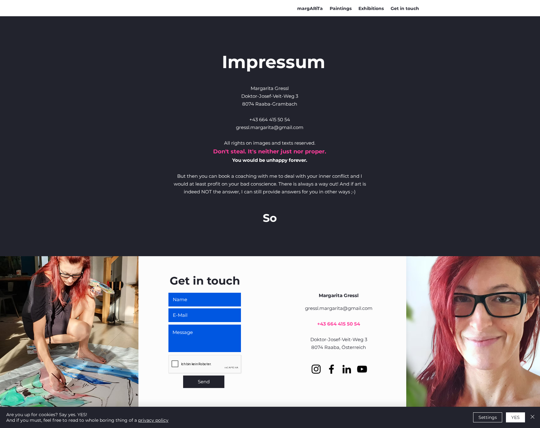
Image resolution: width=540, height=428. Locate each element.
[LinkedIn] (347, 369)
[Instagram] (316, 369)
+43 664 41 (330, 324)
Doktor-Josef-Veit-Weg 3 (338, 339)
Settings (487, 417)
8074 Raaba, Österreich (338, 347)
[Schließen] (532, 417)
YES (515, 417)
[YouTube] (362, 369)
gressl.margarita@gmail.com (269, 127)
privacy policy (153, 420)
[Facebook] (331, 369)
